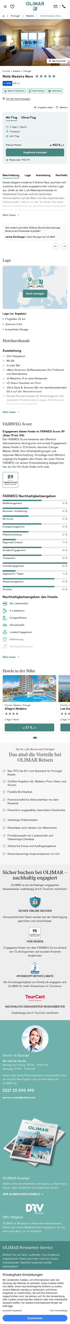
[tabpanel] (35, 138)
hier (10, 1306)
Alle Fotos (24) (58, 61)
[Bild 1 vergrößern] (35, 42)
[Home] (35, 6)
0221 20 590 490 (18, 1090)
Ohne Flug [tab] (28, 117)
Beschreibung (11, 175)
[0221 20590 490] (64, 6)
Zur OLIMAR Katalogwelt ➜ (23, 1194)
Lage (28, 175)
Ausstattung (43, 175)
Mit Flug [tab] (11, 117)
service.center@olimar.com (19, 1097)
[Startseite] (4, 16)
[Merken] (51, 680)
